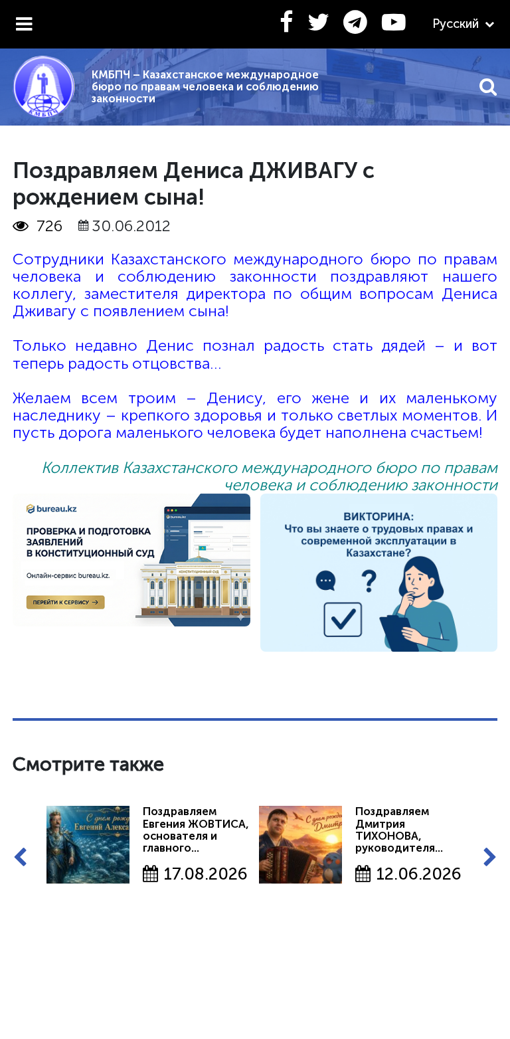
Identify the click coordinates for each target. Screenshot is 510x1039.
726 (49, 226)
